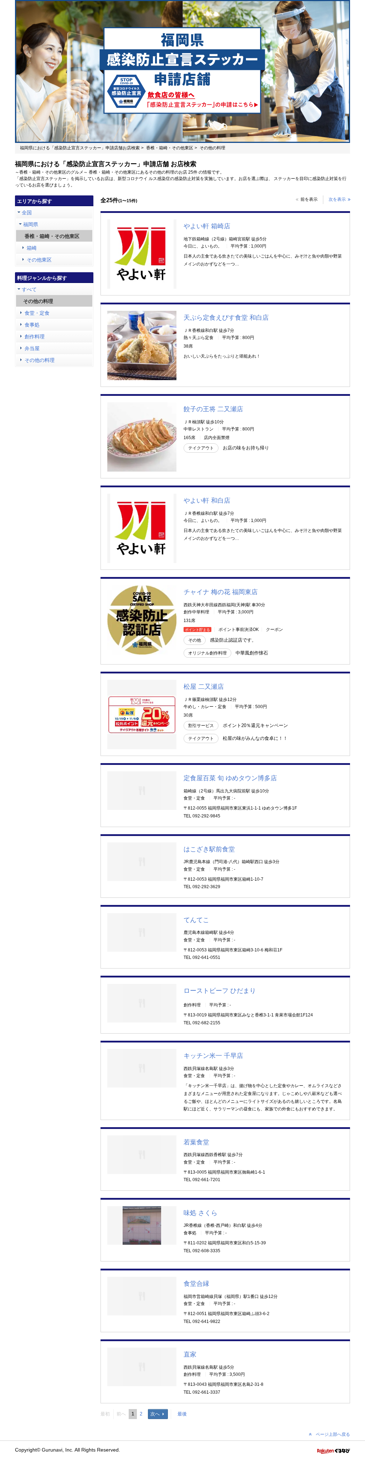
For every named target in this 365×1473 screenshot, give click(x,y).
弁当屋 (32, 348)
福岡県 (30, 224)
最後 (182, 1414)
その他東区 (39, 260)
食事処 (32, 325)
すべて (29, 289)
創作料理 (35, 336)
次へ (155, 1414)
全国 (27, 212)
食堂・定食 (37, 313)
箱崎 (32, 248)
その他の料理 (40, 360)
